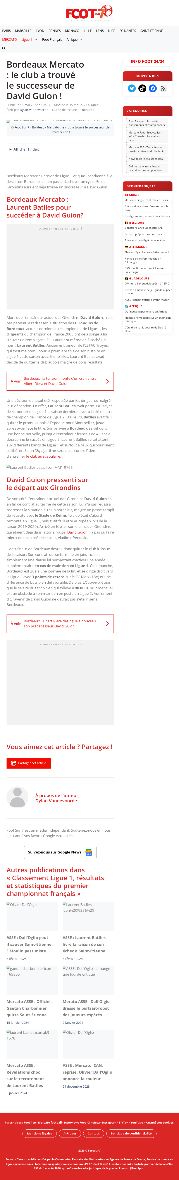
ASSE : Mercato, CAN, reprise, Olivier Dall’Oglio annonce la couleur (87, 1072)
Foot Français (52, 39)
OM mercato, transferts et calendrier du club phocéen (145, 168)
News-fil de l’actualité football (146, 159)
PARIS (6, 30)
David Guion (77, 532)
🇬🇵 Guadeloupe (137, 278)
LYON (40, 30)
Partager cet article (32, 763)
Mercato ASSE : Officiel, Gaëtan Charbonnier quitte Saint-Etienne (29, 1008)
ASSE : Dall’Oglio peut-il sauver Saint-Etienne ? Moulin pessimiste (29, 944)
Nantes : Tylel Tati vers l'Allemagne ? (147, 252)
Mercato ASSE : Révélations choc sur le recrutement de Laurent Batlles (25, 1075)
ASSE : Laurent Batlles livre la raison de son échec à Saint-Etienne (84, 944)
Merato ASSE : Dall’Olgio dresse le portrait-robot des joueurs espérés (86, 1008)
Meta (96, 1122)
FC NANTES (127, 30)
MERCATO (9, 39)
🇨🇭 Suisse (132, 195)
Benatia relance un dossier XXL (143, 227)
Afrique (72, 39)
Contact (94, 1133)
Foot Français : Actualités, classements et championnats (147, 123)
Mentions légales (39, 1133)
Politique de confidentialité (131, 1133)
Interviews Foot (75, 1122)
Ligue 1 (26, 39)
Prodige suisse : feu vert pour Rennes (147, 216)
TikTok (123, 1122)
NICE (111, 30)
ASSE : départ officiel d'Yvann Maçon (147, 299)
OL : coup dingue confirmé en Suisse (147, 200)
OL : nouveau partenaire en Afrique (146, 311)
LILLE (88, 30)
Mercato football (50, 1122)
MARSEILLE (23, 30)
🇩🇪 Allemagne (136, 247)
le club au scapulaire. (43, 456)
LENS (100, 30)
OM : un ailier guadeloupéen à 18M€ (147, 283)
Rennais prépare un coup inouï (143, 234)
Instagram (109, 1122)
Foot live (30, 1122)
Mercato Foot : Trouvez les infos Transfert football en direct (145, 136)
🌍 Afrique (133, 306)
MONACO (72, 30)
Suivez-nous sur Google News (55, 852)
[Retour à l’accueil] (89, 12)
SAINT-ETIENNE (151, 30)
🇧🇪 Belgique (134, 222)
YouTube (137, 1122)
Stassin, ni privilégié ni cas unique (145, 240)
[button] (4, 48)
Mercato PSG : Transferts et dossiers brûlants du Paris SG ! (147, 149)
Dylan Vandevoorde (56, 800)
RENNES (55, 30)
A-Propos (70, 1133)
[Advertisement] (60, 268)
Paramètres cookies (159, 1122)
